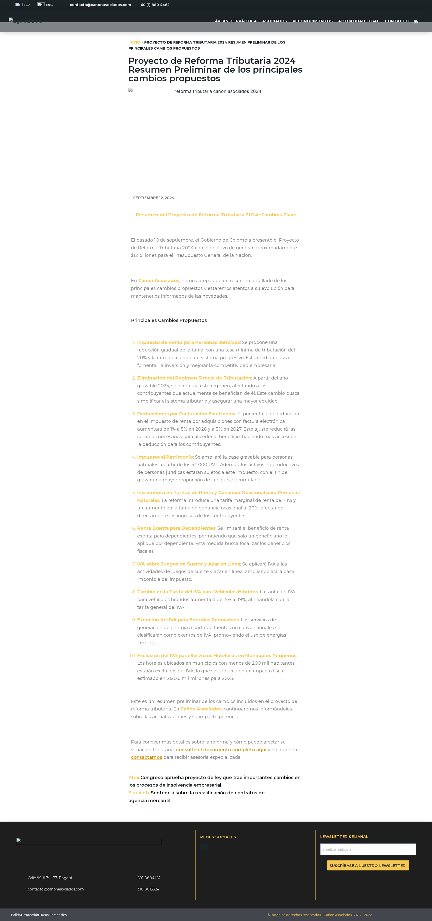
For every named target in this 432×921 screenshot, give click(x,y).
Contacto (397, 21)
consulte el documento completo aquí (222, 750)
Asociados (274, 21)
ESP (27, 5)
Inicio (134, 42)
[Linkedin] (414, 5)
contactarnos (146, 757)
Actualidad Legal (358, 21)
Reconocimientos (313, 21)
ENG (49, 5)
